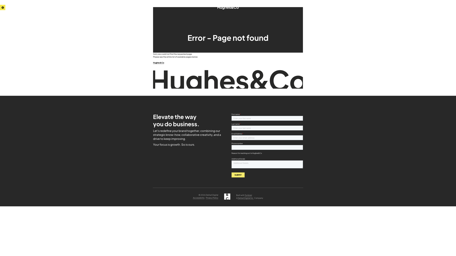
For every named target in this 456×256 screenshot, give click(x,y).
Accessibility (199, 198)
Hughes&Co (158, 62)
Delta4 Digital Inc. (246, 198)
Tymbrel (248, 195)
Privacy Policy (212, 198)
